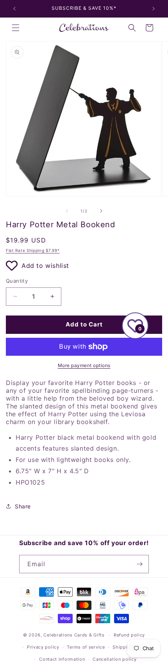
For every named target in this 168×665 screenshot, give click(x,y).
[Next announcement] (153, 8)
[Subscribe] (139, 564)
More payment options (84, 365)
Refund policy (129, 635)
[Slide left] (66, 210)
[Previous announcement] (14, 8)
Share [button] (23, 506)
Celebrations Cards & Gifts (73, 635)
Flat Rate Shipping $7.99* (33, 250)
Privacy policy (43, 647)
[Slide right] (101, 210)
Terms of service (86, 647)
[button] (15, 27)
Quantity (17, 281)
